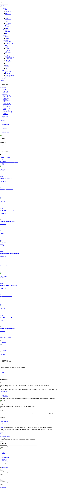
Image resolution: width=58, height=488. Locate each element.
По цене (3, 163)
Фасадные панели (5, 16)
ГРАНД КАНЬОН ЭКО (6, 95)
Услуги (3, 70)
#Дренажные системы (5, 396)
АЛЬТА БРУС (7, 37)
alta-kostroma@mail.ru (5, 143)
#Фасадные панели (4, 395)
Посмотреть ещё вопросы (3, 391)
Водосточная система (5, 116)
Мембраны (6, 17)
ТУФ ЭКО (6, 46)
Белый (1, 157)
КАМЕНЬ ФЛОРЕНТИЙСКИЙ (9, 57)
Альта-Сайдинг (2, 424)
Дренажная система (6, 29)
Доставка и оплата (4, 451)
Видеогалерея (7, 66)
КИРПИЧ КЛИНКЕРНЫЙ (7, 100)
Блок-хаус (1, 427)
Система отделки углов (8, 11)
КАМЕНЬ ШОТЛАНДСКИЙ (9, 50)
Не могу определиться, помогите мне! (5, 337)
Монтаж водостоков (7, 73)
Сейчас (3, 372)
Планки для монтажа (8, 20)
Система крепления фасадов (7, 22)
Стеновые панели (4, 125)
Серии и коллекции (3, 87)
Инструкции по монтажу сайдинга (9, 77)
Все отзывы (1, 421)
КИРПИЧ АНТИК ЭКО (8, 41)
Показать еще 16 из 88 (3, 336)
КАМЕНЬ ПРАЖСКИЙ (6, 108)
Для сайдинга (7, 24)
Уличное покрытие (4, 131)
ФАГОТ (6, 51)
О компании (3, 450)
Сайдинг (4, 8)
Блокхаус (6, 13)
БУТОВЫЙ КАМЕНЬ (6, 110)
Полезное (3, 74)
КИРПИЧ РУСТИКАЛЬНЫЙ (7, 102)
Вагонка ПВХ (7, 26)
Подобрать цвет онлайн (3, 343)
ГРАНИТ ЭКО (7, 45)
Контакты (3, 78)
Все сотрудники (2, 145)
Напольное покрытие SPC (5, 132)
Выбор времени (4, 373)
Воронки (9, 157)
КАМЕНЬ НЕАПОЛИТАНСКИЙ (9, 58)
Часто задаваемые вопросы (8, 67)
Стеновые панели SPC (6, 34)
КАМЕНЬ (6, 55)
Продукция (3, 449)
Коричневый (4, 157)
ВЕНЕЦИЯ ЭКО (5, 113)
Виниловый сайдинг (8, 15)
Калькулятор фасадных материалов (10, 75)
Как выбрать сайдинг (3, 342)
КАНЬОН (4, 107)
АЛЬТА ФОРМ (7, 38)
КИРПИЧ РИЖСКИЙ (8, 48)
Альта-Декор (6, 10)
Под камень (6, 21)
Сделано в (3, 487)
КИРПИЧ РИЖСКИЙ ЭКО (9, 42)
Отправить (2, 447)
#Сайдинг (3, 394)
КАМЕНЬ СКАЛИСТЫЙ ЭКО (9, 43)
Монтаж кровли (7, 72)
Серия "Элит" (7, 28)
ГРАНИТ (4, 105)
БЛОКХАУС (7, 36)
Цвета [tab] (3, 159)
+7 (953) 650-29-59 (4, 81)
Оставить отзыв (6, 421)
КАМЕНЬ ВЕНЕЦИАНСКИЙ (7, 112)
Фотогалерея (6, 65)
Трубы (7, 157)
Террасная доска (7, 30)
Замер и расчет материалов (8, 71)
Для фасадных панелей (8, 23)
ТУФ (5, 53)
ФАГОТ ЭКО (7, 44)
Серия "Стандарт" (7, 27)
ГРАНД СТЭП (7, 33)
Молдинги (6, 25)
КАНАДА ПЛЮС (7, 39)
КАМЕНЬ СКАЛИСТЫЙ (6, 103)
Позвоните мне (2, 5)
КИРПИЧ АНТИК (7, 56)
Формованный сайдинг (8, 14)
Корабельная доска (7, 12)
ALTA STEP (6, 32)
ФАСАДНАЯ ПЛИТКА (8, 61)
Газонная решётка (7, 31)
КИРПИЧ (6, 47)
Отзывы (2, 393)
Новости (6, 68)
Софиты (6, 9)
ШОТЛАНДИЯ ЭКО (6, 98)
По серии (3, 164)
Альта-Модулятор (7, 76)
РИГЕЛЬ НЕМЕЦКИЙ (8, 52)
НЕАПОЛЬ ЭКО (7, 60)
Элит (5, 63)
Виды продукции (4, 7)
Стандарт (6, 62)
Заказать (1, 165)
